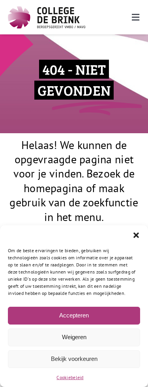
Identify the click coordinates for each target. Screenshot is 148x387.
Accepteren (74, 315)
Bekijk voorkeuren (74, 358)
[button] (136, 235)
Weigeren (74, 337)
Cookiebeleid (69, 377)
